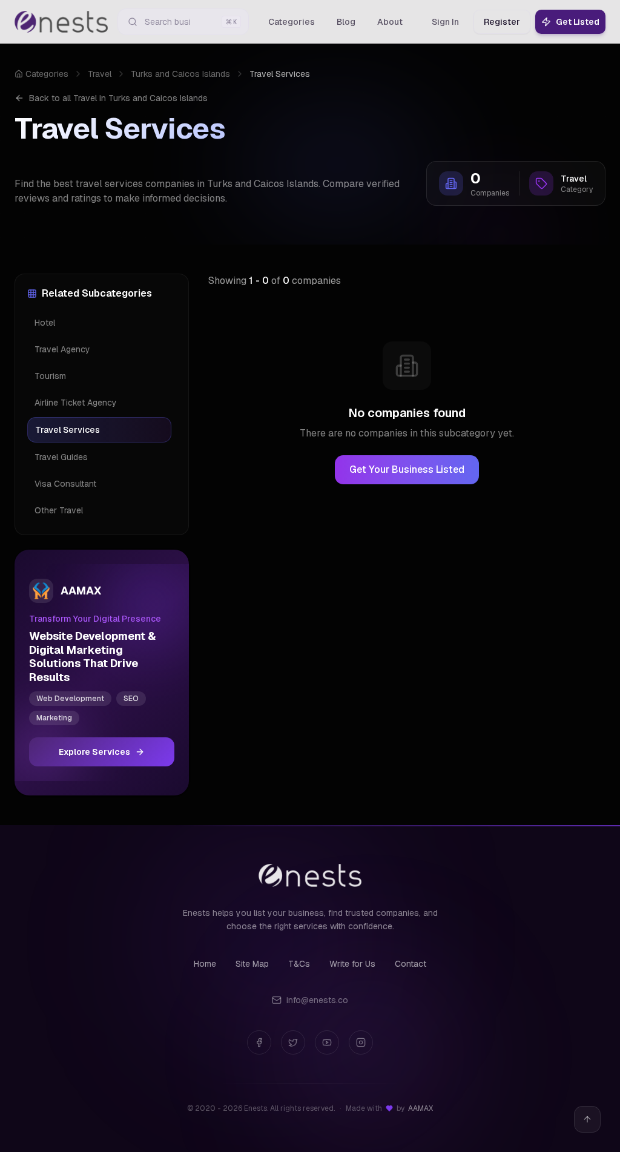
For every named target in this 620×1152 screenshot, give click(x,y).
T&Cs (299, 963)
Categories (46, 73)
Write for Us (352, 963)
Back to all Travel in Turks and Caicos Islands (118, 98)
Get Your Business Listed (406, 469)
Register (502, 21)
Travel (99, 73)
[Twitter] (293, 1042)
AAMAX (420, 1108)
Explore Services (94, 751)
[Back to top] (587, 1119)
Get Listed (577, 21)
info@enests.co (317, 1000)
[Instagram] (361, 1042)
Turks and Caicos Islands (180, 73)
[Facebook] (259, 1042)
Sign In (445, 21)
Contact (410, 963)
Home (205, 963)
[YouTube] (327, 1042)
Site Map (252, 963)
